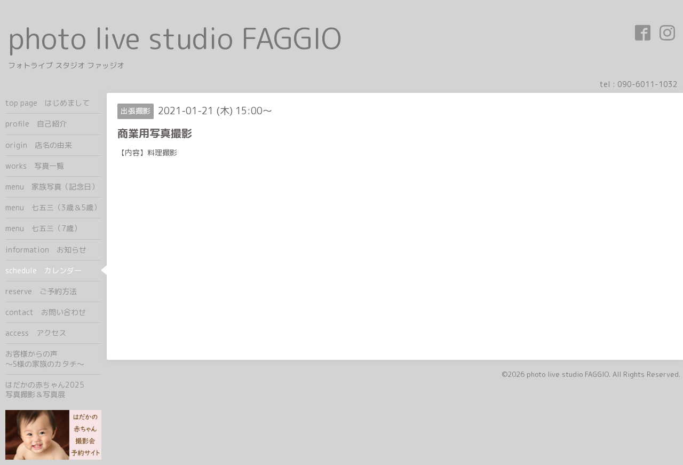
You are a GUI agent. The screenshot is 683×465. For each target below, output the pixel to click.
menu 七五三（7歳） (43, 228)
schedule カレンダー (43, 270)
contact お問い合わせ (45, 312)
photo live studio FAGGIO (175, 38)
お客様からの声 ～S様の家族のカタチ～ (53, 358)
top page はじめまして (47, 103)
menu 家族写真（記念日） (52, 187)
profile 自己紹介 (36, 124)
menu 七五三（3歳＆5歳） (53, 207)
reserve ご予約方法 (41, 291)
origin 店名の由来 (38, 145)
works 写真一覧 (34, 166)
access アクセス (35, 333)
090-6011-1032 (647, 84)
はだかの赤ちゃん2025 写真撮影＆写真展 (53, 389)
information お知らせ (45, 250)
